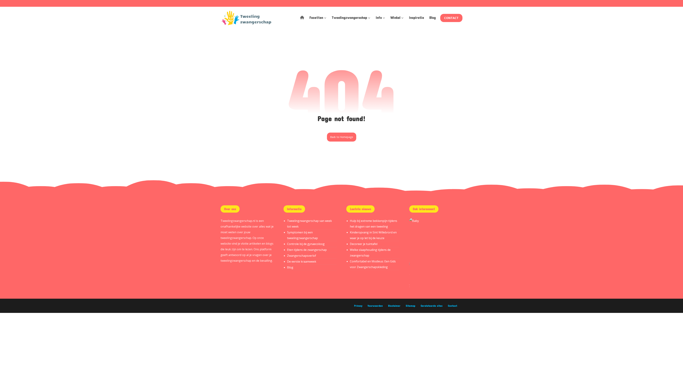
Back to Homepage (341, 137)
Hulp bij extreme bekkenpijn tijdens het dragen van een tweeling (373, 223)
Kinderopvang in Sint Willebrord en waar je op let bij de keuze (373, 235)
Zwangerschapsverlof (301, 256)
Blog (290, 267)
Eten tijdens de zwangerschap (307, 250)
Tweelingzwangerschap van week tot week (309, 223)
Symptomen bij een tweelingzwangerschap (302, 235)
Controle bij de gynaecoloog (306, 244)
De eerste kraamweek (301, 261)
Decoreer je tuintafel (363, 244)
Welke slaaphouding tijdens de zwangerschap (370, 252)
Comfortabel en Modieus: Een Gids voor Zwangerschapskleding (373, 264)
